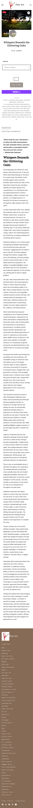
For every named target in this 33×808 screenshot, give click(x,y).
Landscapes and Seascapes (16, 100)
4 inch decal (27, 100)
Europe (4, 717)
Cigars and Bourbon (8, 667)
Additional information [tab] (11, 131)
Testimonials (6, 750)
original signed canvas (25, 114)
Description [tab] (6, 127)
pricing (5, 61)
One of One (5, 664)
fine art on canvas (8, 108)
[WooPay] (16, 92)
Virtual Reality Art (8, 700)
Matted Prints (12, 102)
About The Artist (7, 656)
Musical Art (5, 714)
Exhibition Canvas (7, 747)
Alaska (4, 731)
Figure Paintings (7, 708)
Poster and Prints (6, 117)
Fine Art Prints (7, 736)
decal (29, 106)
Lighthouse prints (19, 112)
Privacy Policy (20, 801)
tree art (27, 117)
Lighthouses (5, 758)
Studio (4, 670)
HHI (22, 108)
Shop (3, 647)
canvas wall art (23, 106)
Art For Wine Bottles (9, 767)
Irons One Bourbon (7, 684)
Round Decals (6, 739)
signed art (13, 117)
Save (5, 12)
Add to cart (16, 84)
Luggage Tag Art (7, 764)
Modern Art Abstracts (9, 697)
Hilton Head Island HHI (13, 110)
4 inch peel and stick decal (13, 104)
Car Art (4, 711)
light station (11, 112)
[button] (28, 12)
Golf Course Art (7, 761)
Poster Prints (20, 102)
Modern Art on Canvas (13, 114)
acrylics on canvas (10, 106)
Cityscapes (5, 720)
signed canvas (20, 117)
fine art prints (16, 108)
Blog (3, 728)
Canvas (17, 106)
